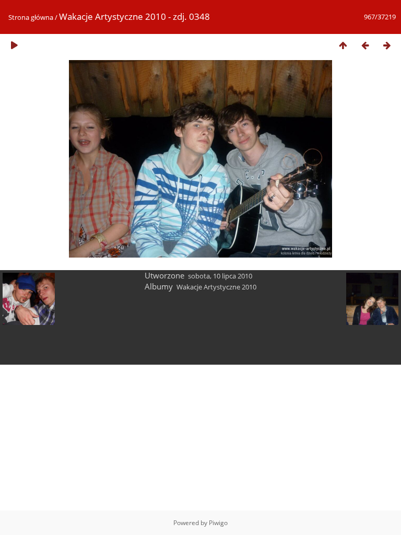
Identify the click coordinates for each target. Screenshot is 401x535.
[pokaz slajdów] (14, 45)
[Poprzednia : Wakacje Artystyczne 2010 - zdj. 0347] (365, 45)
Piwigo (218, 522)
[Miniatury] (343, 45)
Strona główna (30, 17)
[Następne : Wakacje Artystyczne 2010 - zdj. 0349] (387, 45)
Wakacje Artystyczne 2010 (216, 287)
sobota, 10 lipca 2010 (220, 276)
